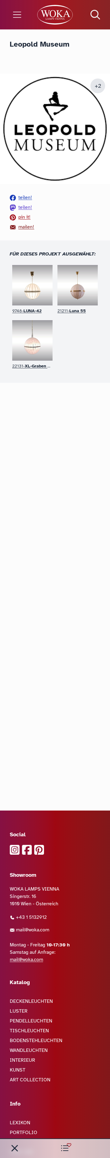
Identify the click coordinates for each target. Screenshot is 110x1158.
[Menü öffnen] (18, 14)
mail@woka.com (32, 930)
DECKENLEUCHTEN (31, 1001)
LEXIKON (20, 1123)
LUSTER (19, 1011)
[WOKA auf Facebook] (27, 850)
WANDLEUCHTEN (29, 1050)
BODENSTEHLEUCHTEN (36, 1040)
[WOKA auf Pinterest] (39, 850)
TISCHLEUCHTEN (29, 1031)
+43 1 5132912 (31, 917)
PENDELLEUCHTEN (31, 1021)
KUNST (17, 1070)
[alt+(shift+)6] (15, 1148)
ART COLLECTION (30, 1080)
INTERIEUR (22, 1060)
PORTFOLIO (23, 1132)
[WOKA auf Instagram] (15, 850)
